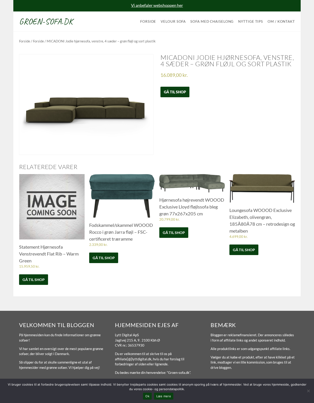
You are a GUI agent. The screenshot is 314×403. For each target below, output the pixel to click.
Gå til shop (175, 92)
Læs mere (163, 396)
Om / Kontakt (281, 21)
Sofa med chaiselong (212, 21)
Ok (147, 396)
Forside (148, 21)
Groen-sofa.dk (46, 21)
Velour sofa (173, 21)
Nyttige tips (250, 21)
